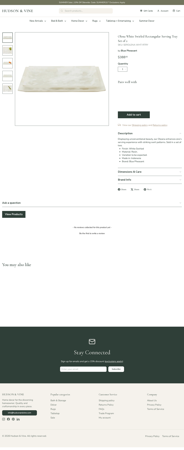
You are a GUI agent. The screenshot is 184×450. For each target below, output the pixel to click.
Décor (54, 404)
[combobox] (86, 11)
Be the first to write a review (92, 233)
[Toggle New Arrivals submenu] (45, 21)
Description (125, 133)
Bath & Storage (58, 400)
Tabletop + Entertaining (118, 20)
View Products (14, 214)
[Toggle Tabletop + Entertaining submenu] (133, 21)
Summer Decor (146, 20)
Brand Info (124, 180)
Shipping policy (106, 400)
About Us (152, 400)
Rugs (95, 20)
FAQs (101, 409)
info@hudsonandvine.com (19, 412)
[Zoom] (62, 79)
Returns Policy (106, 404)
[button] (92, 233)
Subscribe (116, 369)
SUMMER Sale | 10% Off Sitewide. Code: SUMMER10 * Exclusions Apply (92, 2)
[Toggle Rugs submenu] (100, 21)
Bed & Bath (57, 20)
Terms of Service (155, 409)
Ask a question (11, 203)
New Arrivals (36, 20)
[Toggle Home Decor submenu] (86, 21)
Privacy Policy (154, 404)
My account (105, 417)
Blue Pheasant (129, 50)
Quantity (123, 63)
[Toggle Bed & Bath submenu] (65, 21)
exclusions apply (113, 361)
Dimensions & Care (129, 172)
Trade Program (106, 413)
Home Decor (77, 20)
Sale (53, 417)
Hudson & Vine (17, 11)
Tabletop (55, 413)
